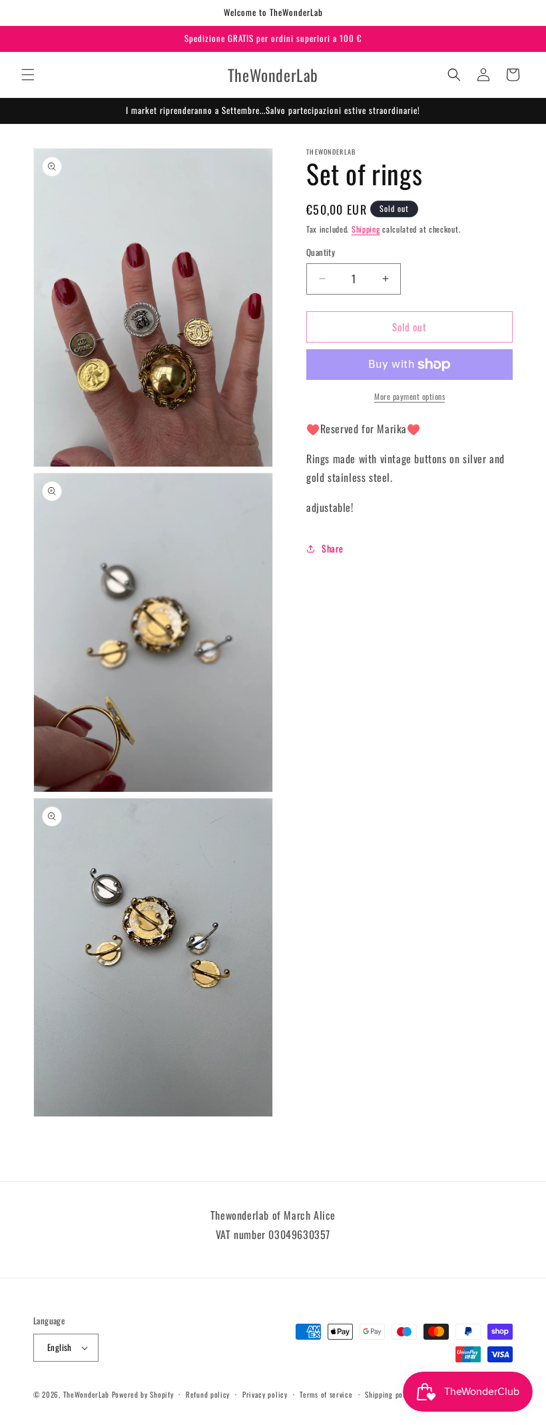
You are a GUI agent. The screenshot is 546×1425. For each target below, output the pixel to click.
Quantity (320, 252)
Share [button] (333, 548)
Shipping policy (390, 1394)
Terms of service (326, 1394)
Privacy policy (265, 1394)
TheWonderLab (86, 1394)
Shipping (366, 229)
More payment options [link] (409, 396)
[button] (28, 74)
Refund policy (208, 1394)
